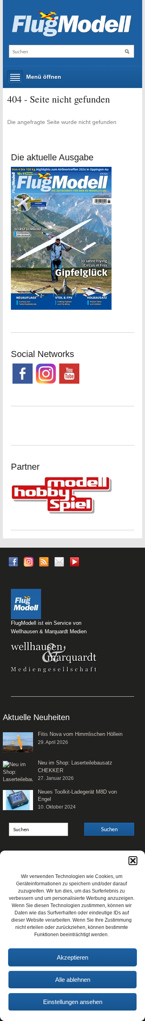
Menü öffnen (43, 77)
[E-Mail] (59, 561)
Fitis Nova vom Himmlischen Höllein (80, 734)
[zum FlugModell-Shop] (61, 238)
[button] (133, 861)
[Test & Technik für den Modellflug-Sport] (71, 23)
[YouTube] (74, 564)
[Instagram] (28, 561)
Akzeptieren (72, 957)
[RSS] (44, 561)
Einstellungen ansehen (72, 1001)
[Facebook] (13, 561)
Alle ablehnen (72, 979)
